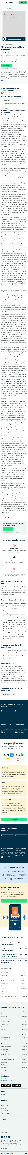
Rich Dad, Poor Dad (5, 1021)
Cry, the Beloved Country (7, 991)
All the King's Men (5, 972)
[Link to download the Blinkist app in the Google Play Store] (16, 1085)
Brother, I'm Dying (5, 986)
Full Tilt (2, 993)
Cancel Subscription (5, 1113)
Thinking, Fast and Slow (6, 1027)
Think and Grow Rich (6, 1037)
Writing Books (4, 1049)
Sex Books (3, 1064)
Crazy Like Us (4, 988)
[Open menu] (3, 2)
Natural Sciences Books (6, 1046)
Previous (6, 517)
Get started (23, 2)
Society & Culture (7, 8)
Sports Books (4, 1062)
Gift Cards (3, 1108)
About (2, 1122)
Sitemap (11, 1140)
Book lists (3, 1094)
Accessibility (13, 1143)
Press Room (4, 1132)
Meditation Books (5, 1051)
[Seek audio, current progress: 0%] (14, 39)
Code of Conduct (5, 1130)
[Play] (5, 39)
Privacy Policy (13, 1141)
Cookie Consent (5, 1143)
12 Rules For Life (4, 1024)
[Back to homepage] (9, 2)
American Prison (5, 978)
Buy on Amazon (7, 658)
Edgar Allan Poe (5, 52)
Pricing (2, 1103)
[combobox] (6, 1148)
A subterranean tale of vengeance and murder (14, 103)
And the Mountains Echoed (7, 980)
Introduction (7, 100)
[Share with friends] (26, 8)
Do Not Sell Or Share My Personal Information (11, 1144)
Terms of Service (5, 1141)
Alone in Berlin (4, 975)
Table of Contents (5, 80)
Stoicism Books (4, 1057)
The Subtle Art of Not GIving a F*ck (9, 1040)
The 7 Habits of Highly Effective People (10, 1019)
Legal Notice (18, 1140)
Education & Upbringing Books (8, 1059)
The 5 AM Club (4, 1016)
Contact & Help (4, 1110)
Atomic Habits (4, 1013)
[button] (14, 944)
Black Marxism (4, 983)
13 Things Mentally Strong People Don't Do (10, 1033)
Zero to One (4, 1029)
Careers (3, 1124)
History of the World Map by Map (9, 996)
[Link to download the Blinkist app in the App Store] (6, 1085)
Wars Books (4, 1067)
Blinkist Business (4, 1105)
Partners (3, 1127)
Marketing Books (5, 1070)
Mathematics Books (5, 1054)
